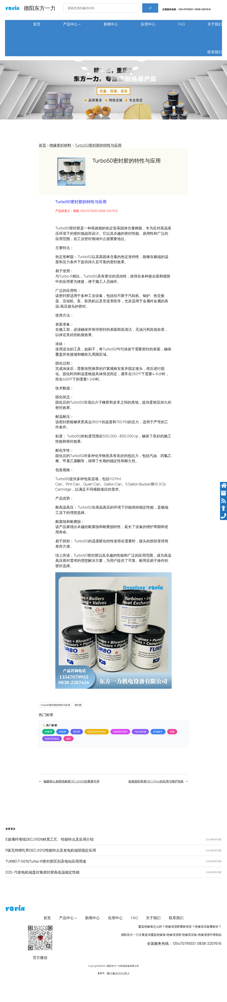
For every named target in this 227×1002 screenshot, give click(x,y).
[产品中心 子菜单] (80, 24)
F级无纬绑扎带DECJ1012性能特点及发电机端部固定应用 (50, 850)
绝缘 (172, 731)
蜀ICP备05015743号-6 (118, 973)
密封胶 (78, 705)
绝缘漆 (48, 731)
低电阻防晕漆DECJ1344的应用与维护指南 (155, 781)
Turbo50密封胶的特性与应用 (55, 705)
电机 (68, 738)
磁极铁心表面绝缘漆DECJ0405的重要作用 (71, 781)
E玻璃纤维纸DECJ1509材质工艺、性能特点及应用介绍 (49, 839)
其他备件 (158, 731)
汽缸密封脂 (140, 731)
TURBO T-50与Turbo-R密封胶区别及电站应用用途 (45, 861)
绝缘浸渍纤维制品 (96, 731)
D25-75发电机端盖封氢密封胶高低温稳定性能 (42, 872)
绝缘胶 (62, 731)
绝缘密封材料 (120, 731)
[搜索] (150, 8)
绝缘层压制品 (52, 738)
